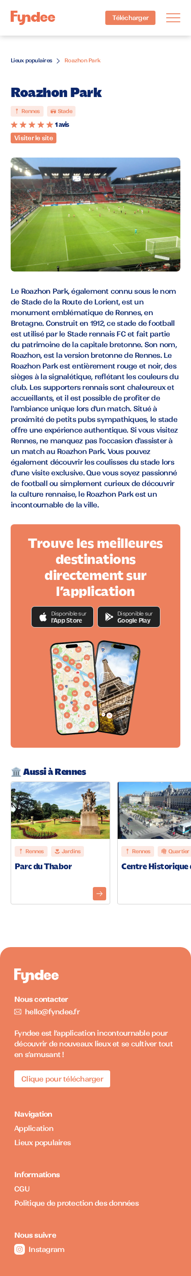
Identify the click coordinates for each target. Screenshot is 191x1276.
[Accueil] (33, 18)
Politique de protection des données (76, 1203)
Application (33, 1128)
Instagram (46, 1249)
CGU (22, 1188)
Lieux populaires (31, 60)
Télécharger (130, 18)
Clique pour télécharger (62, 1078)
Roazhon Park (82, 60)
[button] (62, 617)
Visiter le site (33, 138)
